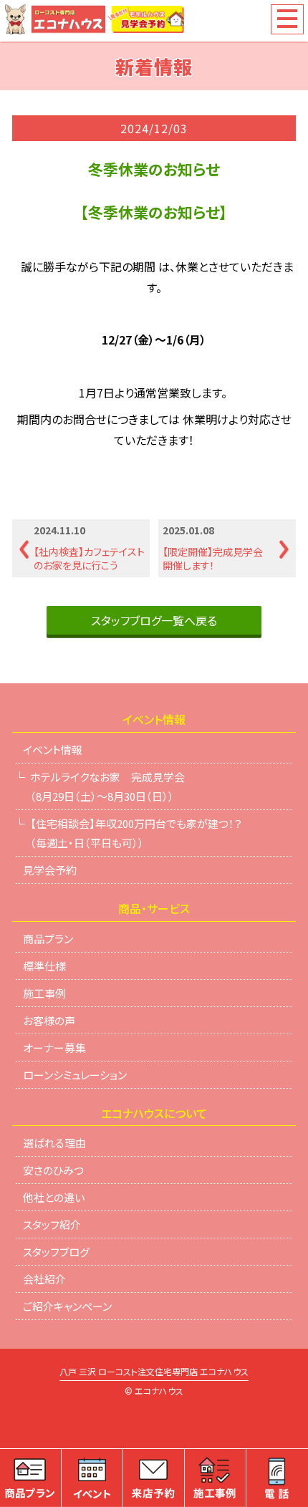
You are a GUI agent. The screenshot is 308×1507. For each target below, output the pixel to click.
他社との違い (54, 1197)
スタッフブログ (56, 1251)
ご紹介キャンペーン (67, 1306)
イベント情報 (52, 749)
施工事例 (44, 993)
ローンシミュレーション (75, 1074)
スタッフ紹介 (52, 1224)
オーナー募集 (54, 1047)
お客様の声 (49, 1020)
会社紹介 (44, 1278)
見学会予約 (50, 869)
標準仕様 (44, 965)
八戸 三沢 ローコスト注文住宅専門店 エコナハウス (154, 1372)
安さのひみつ (53, 1170)
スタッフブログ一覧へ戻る (154, 620)
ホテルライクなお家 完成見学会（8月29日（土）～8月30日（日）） (107, 786)
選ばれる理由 (54, 1142)
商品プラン (48, 938)
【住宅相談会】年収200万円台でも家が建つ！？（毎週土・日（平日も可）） (136, 833)
